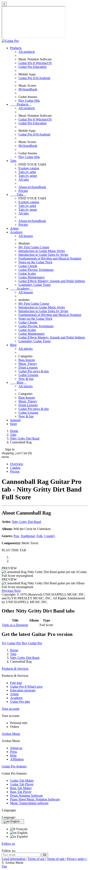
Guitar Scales (27, 273)
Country (49, 536)
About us (16, 748)
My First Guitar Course (33, 247)
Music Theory (27, 363)
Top (4, 866)
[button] (8, 590)
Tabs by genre (27, 176)
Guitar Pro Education (32, 66)
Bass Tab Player (20, 792)
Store (13, 424)
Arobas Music (11, 734)
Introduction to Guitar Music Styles (41, 251)
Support (15, 420)
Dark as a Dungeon (15, 625)
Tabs (13, 160)
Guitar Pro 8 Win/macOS (35, 63)
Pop (16, 536)
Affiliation (17, 759)
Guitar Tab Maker (22, 780)
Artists (14, 228)
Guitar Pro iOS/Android (34, 78)
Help (13, 755)
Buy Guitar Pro (32, 643)
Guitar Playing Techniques (36, 269)
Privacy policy (77, 859)
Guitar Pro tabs (20, 701)
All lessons (25, 236)
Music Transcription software (29, 803)
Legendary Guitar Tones (34, 285)
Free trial (16, 683)
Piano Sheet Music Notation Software (35, 799)
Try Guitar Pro (11, 643)
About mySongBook (32, 187)
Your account (10, 708)
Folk (39, 536)
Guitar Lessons (28, 375)
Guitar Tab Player (21, 784)
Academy (16, 232)
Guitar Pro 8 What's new (26, 686)
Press (13, 751)
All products (26, 51)
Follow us (8, 843)
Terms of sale (56, 859)
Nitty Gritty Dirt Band (26, 522)
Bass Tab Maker (21, 788)
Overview (16, 464)
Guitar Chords (27, 266)
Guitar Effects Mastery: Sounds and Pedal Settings (51, 281)
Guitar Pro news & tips (33, 371)
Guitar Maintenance (31, 277)
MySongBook (27, 89)
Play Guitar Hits (29, 100)
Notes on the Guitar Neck (35, 262)
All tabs (23, 179)
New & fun (25, 378)
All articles (25, 348)
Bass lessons (26, 360)
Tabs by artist (27, 172)
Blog (13, 345)
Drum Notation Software (26, 795)
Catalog (15, 467)
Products (16, 48)
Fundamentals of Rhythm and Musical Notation (49, 258)
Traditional (28, 536)
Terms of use (36, 859)
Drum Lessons (28, 367)
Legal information (14, 859)
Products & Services (15, 668)
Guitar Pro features (14, 766)
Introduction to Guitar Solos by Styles (43, 254)
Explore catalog (28, 168)
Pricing (23, 191)
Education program (22, 690)
